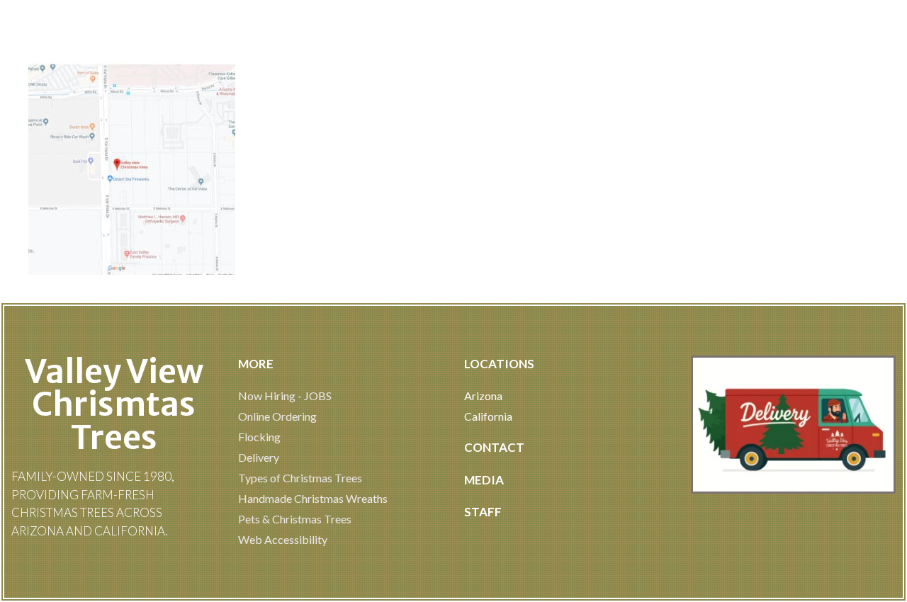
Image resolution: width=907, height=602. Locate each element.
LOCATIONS (499, 363)
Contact (494, 447)
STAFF (483, 511)
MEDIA (484, 479)
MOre (256, 363)
